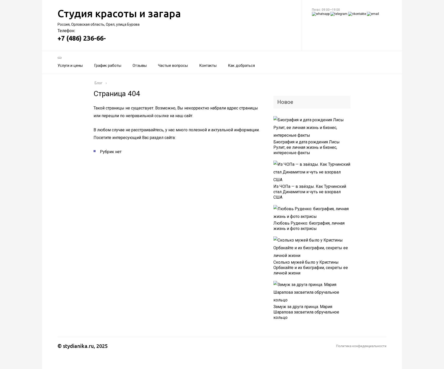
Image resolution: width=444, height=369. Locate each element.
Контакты (208, 65)
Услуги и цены (70, 65)
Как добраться (241, 65)
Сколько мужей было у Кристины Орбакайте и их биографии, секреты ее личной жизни (310, 267)
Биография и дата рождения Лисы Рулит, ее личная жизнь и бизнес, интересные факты (306, 147)
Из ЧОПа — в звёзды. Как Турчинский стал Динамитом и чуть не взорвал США (309, 192)
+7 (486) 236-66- (82, 38)
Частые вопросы (173, 65)
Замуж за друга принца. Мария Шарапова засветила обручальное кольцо (306, 312)
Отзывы (140, 65)
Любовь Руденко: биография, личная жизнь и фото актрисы (309, 226)
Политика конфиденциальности (361, 346)
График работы (107, 65)
